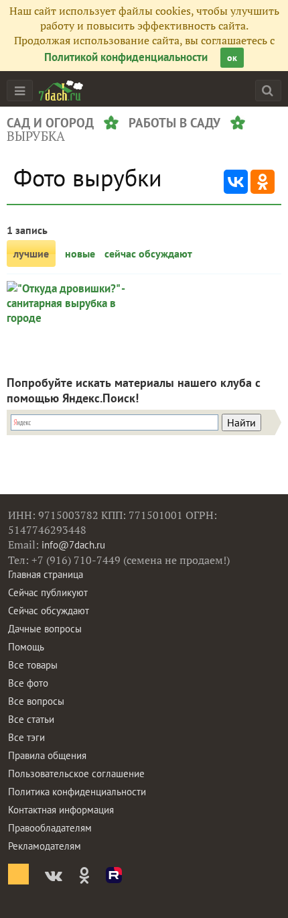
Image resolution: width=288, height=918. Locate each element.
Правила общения (47, 755)
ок (232, 58)
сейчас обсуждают (148, 253)
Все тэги (26, 737)
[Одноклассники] (262, 182)
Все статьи (31, 719)
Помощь (26, 646)
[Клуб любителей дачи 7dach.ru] (61, 90)
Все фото (28, 683)
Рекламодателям (44, 846)
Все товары (33, 664)
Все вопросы (36, 701)
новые (80, 253)
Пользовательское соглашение (76, 773)
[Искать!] (267, 90)
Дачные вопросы (45, 628)
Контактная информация (61, 809)
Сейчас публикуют (48, 592)
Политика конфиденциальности (77, 791)
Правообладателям (50, 827)
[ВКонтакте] (236, 182)
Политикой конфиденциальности (126, 57)
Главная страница (45, 574)
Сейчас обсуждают (48, 610)
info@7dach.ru (73, 544)
